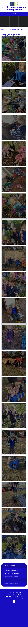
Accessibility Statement (18, 596)
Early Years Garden (11, 31)
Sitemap (7, 598)
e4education (19, 594)
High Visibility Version (7, 596)
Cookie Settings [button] (19, 598)
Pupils (8, 29)
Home (2, 29)
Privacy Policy (13, 598)
